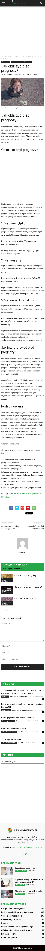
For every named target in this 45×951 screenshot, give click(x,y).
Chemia (4, 923)
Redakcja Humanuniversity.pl (20, 696)
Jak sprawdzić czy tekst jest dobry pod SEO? (10, 527)
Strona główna (6, 56)
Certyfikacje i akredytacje (13, 909)
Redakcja (9, 75)
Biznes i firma (6, 62)
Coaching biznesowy (8, 721)
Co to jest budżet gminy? (25, 575)
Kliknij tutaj (5, 497)
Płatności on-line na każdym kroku (28, 891)
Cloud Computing (9, 937)
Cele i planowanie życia (9, 732)
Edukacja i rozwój (21, 871)
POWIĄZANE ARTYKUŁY (15, 564)
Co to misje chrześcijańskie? (14, 728)
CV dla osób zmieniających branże (16, 930)
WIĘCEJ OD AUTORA (13, 568)
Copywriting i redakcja (11, 919)
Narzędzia (5, 696)
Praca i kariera (20, 884)
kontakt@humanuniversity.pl (31, 847)
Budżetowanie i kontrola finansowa (21, 62)
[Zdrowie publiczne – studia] (7, 871)
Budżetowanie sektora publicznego (17, 927)
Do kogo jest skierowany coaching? (17, 718)
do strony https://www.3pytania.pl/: (27, 494)
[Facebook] (19, 854)
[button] (41, 3)
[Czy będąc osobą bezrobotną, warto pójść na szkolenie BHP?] (7, 882)
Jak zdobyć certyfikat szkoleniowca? (35, 527)
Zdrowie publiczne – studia (25, 868)
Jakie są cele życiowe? (11, 739)
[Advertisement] (22, 30)
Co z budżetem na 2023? (25, 598)
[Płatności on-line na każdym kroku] (7, 894)
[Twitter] (25, 854)
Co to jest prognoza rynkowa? (28, 587)
